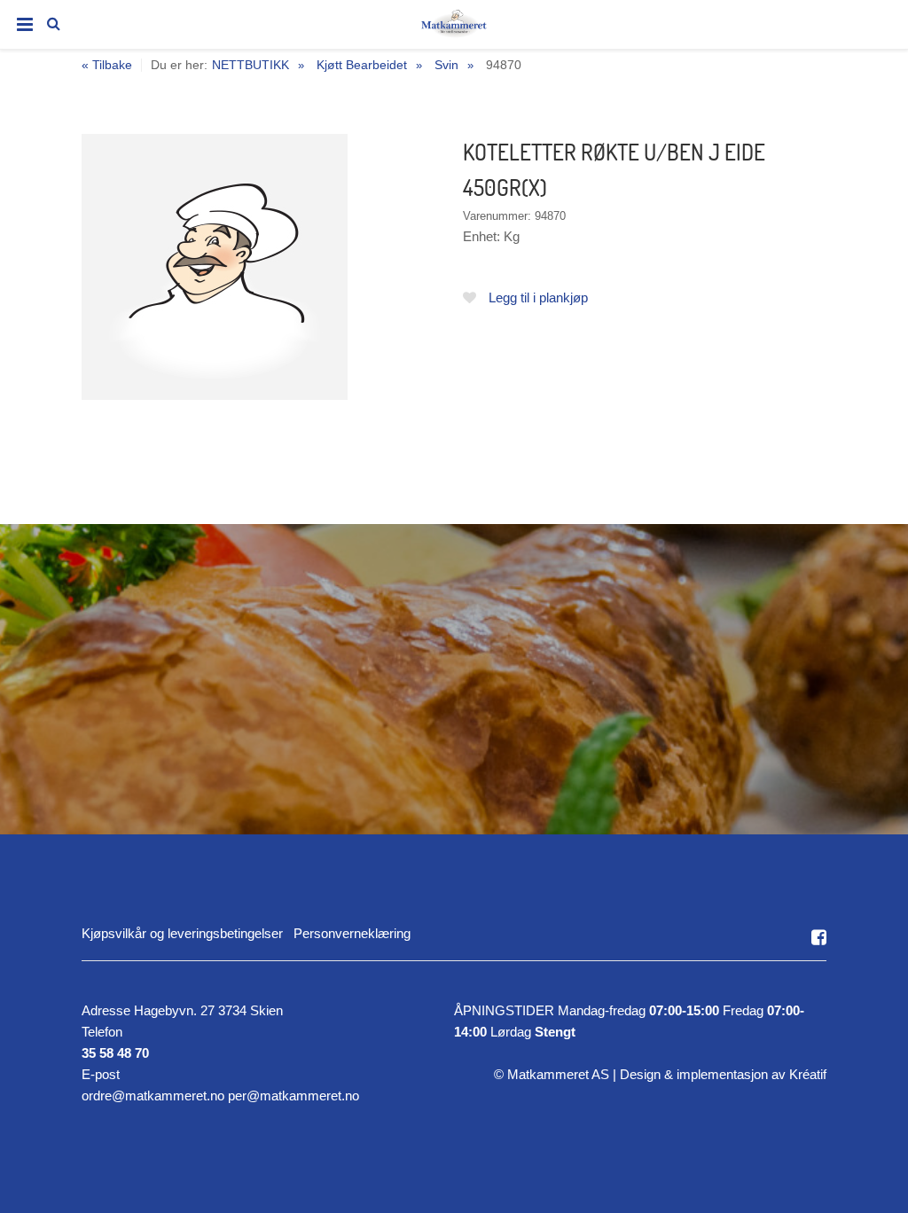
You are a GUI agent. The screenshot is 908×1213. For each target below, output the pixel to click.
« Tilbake (107, 65)
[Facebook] (818, 937)
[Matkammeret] (454, 27)
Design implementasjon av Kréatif (723, 1074)
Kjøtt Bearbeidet (362, 65)
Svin (446, 65)
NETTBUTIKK (250, 65)
